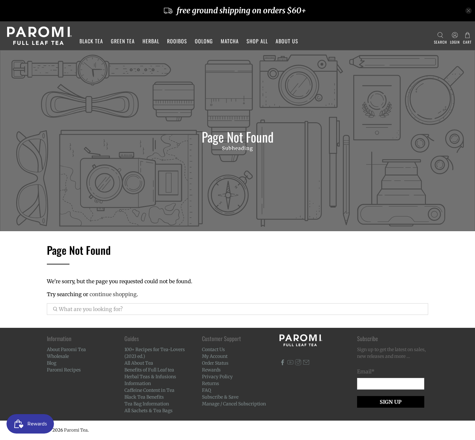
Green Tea (123, 41)
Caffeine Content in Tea (149, 390)
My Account (214, 356)
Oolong (204, 41)
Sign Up (391, 402)
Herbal (150, 41)
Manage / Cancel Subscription (234, 404)
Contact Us (213, 349)
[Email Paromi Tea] (306, 364)
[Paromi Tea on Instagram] (298, 364)
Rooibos (177, 41)
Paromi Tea (76, 430)
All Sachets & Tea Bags (148, 410)
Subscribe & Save (220, 397)
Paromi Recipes (64, 370)
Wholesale (58, 356)
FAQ (206, 390)
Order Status (215, 363)
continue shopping (113, 294)
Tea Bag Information (146, 404)
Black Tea (91, 41)
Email (366, 371)
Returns (210, 383)
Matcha (230, 41)
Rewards (211, 370)
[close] (468, 10)
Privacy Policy (217, 377)
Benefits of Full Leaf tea (149, 370)
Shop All (257, 41)
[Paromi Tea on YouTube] (290, 364)
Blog (51, 363)
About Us (287, 41)
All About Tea (138, 363)
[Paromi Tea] (39, 36)
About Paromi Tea (66, 349)
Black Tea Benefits (144, 397)
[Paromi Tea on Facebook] (283, 364)
